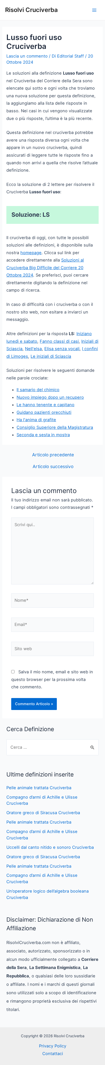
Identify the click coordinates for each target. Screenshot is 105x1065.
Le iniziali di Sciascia (51, 356)
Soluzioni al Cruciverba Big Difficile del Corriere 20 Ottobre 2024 (45, 267)
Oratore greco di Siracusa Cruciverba (43, 812)
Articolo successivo (53, 466)
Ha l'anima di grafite (36, 419)
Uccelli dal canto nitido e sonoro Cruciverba (50, 847)
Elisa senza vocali (62, 348)
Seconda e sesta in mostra (43, 434)
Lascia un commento (27, 56)
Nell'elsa (33, 348)
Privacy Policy (52, 1045)
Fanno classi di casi (59, 341)
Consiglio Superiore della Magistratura (55, 427)
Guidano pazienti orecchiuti (44, 412)
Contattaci (52, 1053)
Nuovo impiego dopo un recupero (50, 397)
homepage (31, 252)
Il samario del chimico (38, 389)
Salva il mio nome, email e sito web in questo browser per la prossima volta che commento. (52, 679)
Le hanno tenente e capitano (45, 404)
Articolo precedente (53, 455)
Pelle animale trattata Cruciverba (38, 787)
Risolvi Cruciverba (31, 9)
